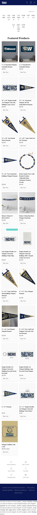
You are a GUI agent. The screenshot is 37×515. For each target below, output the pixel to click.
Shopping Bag (11, 477)
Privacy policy (31, 487)
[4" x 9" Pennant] (10, 393)
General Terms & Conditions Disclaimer (13, 487)
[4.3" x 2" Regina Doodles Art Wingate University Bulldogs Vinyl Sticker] (27, 393)
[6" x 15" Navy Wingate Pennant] (27, 278)
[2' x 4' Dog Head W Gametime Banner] (27, 51)
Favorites (25, 471)
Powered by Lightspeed (18, 496)
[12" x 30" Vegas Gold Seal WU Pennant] (27, 125)
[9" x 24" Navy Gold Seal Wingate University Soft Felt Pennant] (27, 316)
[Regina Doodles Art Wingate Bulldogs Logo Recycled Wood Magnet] (27, 354)
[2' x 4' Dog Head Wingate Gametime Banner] (10, 51)
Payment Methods (7, 490)
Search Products (11, 464)
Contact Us (31, 490)
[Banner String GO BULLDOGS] (10, 202)
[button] (4, 2)
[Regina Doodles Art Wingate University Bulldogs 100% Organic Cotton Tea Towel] (27, 238)
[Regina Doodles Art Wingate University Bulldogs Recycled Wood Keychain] (10, 354)
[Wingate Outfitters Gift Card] (10, 431)
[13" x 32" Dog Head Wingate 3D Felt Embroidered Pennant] (27, 87)
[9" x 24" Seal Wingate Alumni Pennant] (10, 316)
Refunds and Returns (20, 490)
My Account (25, 464)
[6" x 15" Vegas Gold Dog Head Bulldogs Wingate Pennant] (10, 278)
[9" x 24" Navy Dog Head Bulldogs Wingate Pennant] (10, 161)
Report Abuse (18, 493)
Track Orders (11, 471)
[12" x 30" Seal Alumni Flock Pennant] (10, 125)
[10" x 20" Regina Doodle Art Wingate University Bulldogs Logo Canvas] (10, 87)
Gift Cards (26, 477)
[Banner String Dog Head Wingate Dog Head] (27, 202)
